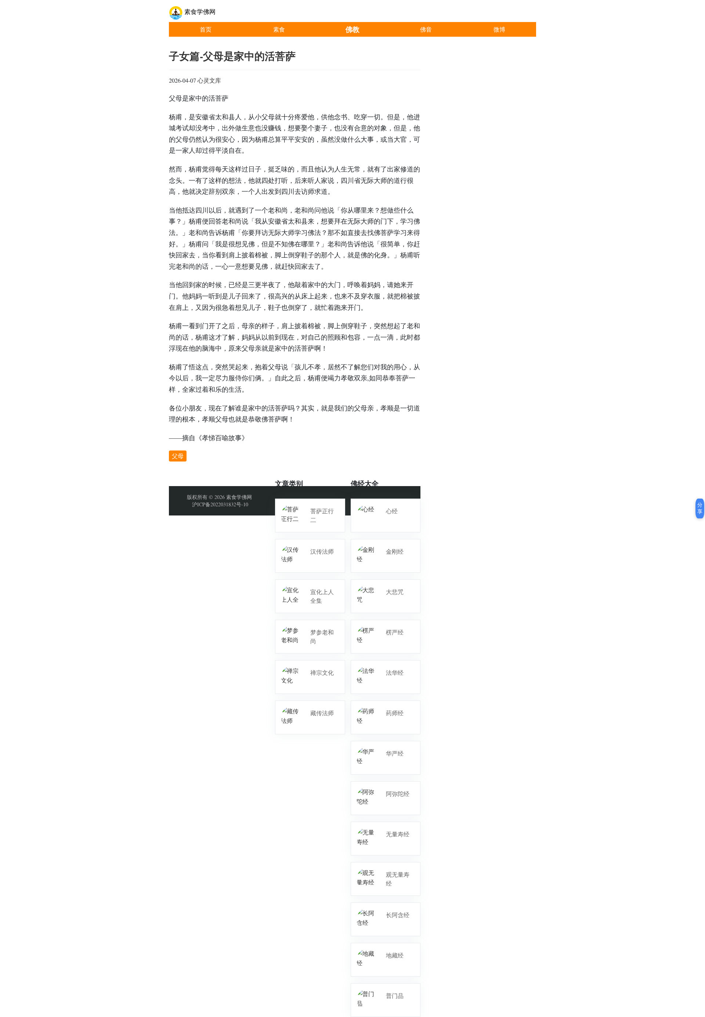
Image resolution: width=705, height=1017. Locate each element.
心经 (392, 511)
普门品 (395, 995)
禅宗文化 (322, 672)
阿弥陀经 (397, 793)
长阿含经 (397, 915)
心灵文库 (209, 80)
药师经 (395, 713)
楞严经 (395, 632)
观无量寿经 (397, 879)
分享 (699, 508)
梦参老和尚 (322, 636)
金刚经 (395, 551)
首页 (206, 29)
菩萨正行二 (322, 515)
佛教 (352, 29)
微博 (499, 29)
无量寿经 (397, 834)
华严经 (395, 753)
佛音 (426, 29)
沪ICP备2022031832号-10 (220, 504)
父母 (178, 456)
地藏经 (395, 955)
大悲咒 (395, 592)
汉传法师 (322, 551)
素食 (279, 29)
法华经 (395, 672)
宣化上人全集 (322, 596)
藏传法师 (322, 713)
